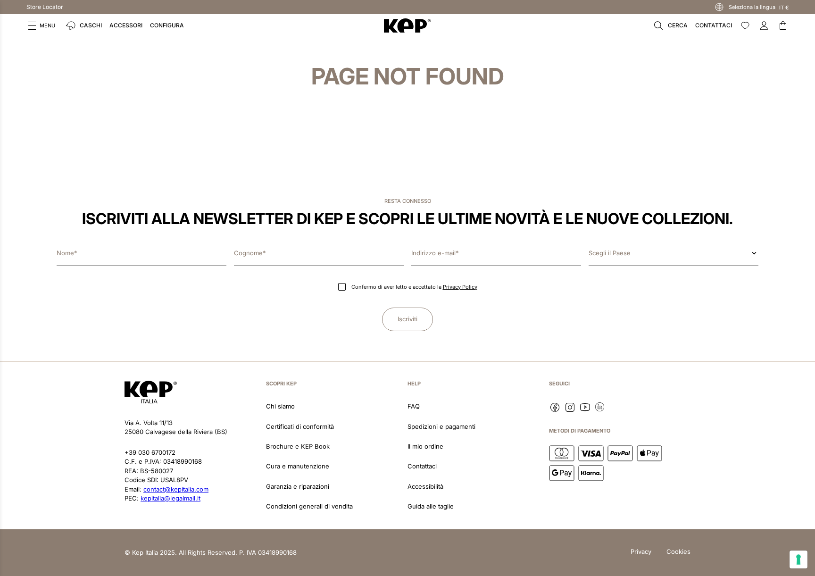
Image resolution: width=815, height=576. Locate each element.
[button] (41, 25)
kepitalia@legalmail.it (170, 498)
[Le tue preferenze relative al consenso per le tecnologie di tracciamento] (798, 559)
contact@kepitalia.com (175, 489)
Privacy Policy (460, 287)
